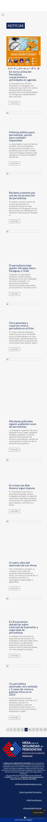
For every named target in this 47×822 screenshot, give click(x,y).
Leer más (14, 103)
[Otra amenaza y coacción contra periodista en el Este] (23, 312)
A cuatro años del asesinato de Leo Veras (23, 564)
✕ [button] (44, 810)
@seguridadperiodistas (32, 808)
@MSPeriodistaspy (34, 800)
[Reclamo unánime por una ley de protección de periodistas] (23, 181)
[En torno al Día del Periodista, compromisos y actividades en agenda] (23, 53)
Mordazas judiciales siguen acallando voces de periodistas (22, 424)
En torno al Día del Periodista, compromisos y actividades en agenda (22, 75)
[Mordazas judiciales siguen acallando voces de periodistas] (23, 389)
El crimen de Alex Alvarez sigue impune (22, 487)
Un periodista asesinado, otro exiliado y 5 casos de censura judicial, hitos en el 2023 (23, 689)
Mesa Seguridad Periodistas (31, 792)
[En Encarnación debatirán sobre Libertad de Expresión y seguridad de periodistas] (23, 608)
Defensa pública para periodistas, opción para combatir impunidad (22, 136)
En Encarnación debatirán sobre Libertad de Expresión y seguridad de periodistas (23, 627)
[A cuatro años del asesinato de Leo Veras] (23, 540)
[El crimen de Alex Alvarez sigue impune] (23, 471)
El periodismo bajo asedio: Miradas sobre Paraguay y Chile (22, 268)
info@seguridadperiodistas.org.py (28, 784)
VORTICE (29, 820)
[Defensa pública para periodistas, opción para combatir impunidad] (23, 121)
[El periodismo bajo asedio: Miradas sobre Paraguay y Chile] (23, 247)
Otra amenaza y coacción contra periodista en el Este (21, 325)
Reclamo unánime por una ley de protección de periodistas (22, 195)
